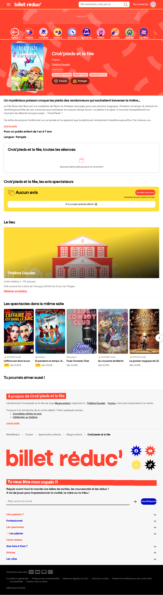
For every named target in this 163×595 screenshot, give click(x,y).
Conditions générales (17, 578)
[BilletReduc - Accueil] (28, 4)
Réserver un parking (15, 291)
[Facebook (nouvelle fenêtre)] (136, 451)
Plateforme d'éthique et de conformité (132, 578)
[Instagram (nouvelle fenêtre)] (136, 465)
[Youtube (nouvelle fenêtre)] (150, 451)
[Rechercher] (126, 4)
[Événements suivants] (159, 338)
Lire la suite (10, 126)
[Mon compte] (153, 4)
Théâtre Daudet (61, 64)
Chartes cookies (100, 578)
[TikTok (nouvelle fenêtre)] (150, 465)
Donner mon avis (145, 192)
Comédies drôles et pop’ (27, 413)
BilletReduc (13, 434)
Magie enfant (62, 403)
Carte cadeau (14, 539)
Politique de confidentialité (45, 578)
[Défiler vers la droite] (155, 33)
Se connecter (140, 4)
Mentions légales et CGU (75, 578)
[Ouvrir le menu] (9, 4)
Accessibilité (16, 581)
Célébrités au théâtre (25, 417)
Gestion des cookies (36, 581)
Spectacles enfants (50, 434)
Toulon (112, 403)
